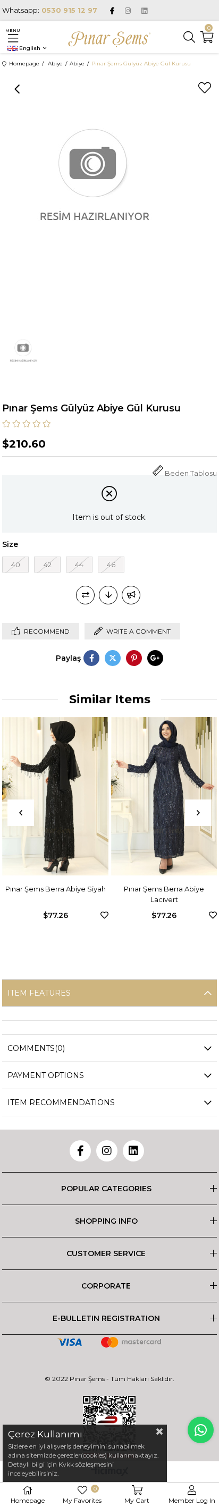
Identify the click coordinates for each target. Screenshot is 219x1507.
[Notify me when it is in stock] (131, 595)
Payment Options (45, 1075)
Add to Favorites (85, 915)
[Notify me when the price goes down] (108, 595)
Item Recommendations (61, 1102)
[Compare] (85, 595)
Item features (39, 993)
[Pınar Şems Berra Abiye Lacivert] (145, 796)
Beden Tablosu (191, 473)
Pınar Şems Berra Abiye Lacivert (145, 894)
